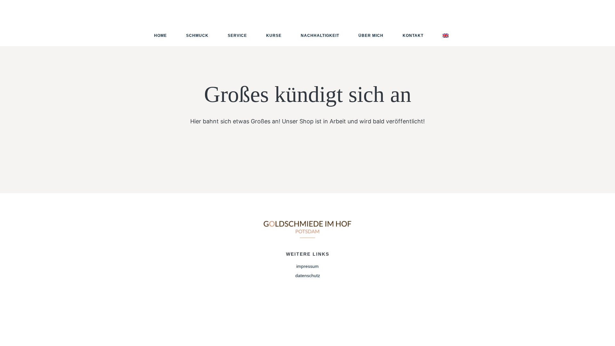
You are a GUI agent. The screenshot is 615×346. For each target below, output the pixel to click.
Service (237, 35)
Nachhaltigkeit (320, 35)
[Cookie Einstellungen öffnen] (14, 337)
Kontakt (413, 35)
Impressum (307, 266)
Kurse (274, 35)
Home (160, 35)
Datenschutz (307, 275)
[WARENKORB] (574, 23)
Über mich (370, 35)
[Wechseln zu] (445, 35)
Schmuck (197, 35)
